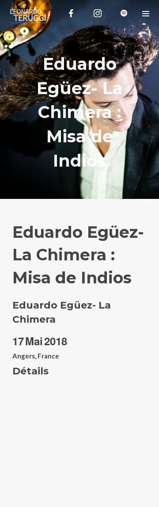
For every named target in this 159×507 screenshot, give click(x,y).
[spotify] (124, 13)
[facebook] (71, 13)
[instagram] (98, 13)
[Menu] (145, 13)
